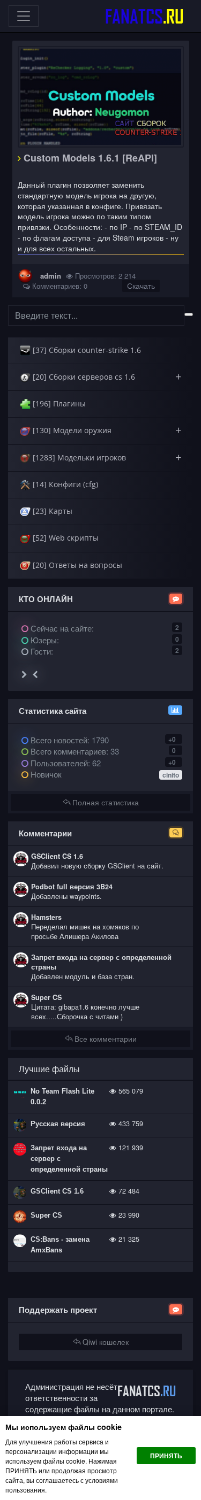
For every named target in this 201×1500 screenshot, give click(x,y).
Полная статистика (104, 802)
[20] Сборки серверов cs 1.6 (106, 377)
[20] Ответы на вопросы (76, 565)
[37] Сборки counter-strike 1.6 (86, 350)
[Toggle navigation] (24, 16)
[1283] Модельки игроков (106, 457)
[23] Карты (51, 511)
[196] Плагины (58, 403)
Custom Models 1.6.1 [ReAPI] (89, 158)
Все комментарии (104, 1038)
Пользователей (58, 762)
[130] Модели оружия (106, 430)
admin (50, 276)
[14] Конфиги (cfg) (64, 484)
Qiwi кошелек (104, 1341)
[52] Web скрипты (65, 538)
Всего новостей (68, 739)
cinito (170, 775)
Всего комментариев (67, 751)
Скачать (141, 285)
